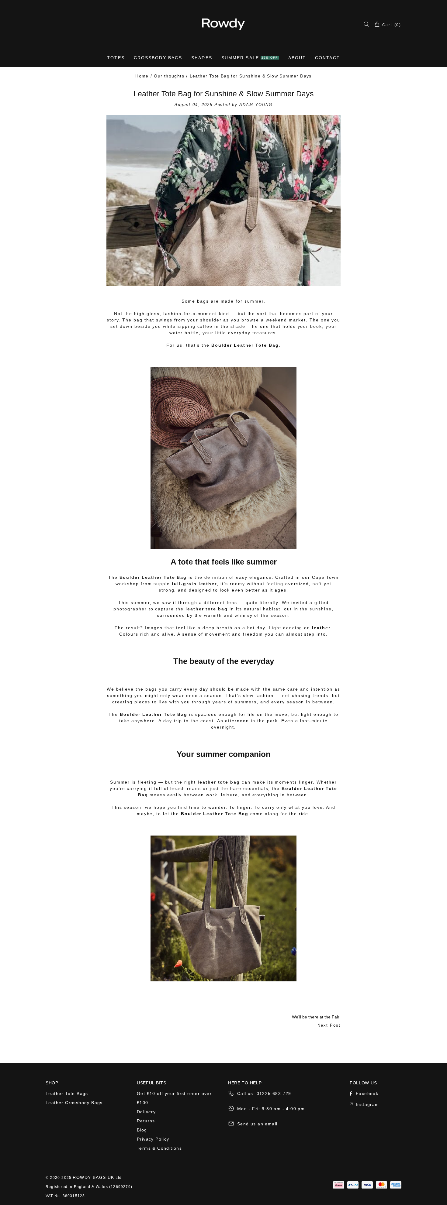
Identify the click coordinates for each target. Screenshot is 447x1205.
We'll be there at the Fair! (316, 1016)
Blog (142, 1130)
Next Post (329, 1025)
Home (142, 76)
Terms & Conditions (159, 1148)
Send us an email (257, 1123)
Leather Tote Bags (67, 1093)
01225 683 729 (274, 1093)
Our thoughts (169, 76)
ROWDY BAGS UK (93, 1177)
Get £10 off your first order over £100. (174, 1098)
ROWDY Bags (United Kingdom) (223, 24)
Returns (146, 1120)
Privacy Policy (153, 1139)
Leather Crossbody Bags (74, 1102)
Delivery (146, 1111)
